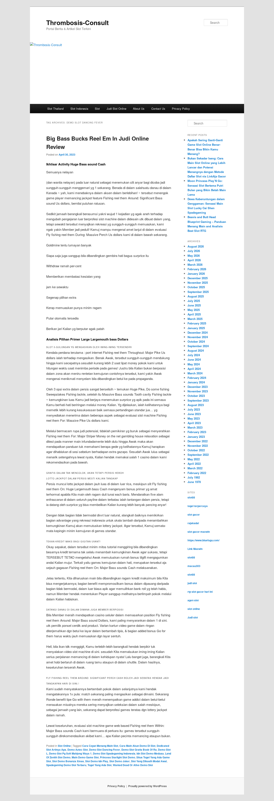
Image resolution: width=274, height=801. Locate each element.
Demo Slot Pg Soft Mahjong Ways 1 (70, 753)
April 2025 (194, 314)
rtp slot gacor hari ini (200, 592)
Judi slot (193, 617)
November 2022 (198, 446)
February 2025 (197, 323)
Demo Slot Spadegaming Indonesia (114, 753)
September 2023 (198, 400)
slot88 (191, 497)
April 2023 (194, 423)
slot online (194, 609)
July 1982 (194, 477)
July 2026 (194, 251)
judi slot (192, 583)
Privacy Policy (181, 108)
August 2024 (196, 350)
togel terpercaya (198, 506)
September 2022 (198, 455)
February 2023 (197, 432)
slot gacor (194, 514)
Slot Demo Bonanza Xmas (68, 761)
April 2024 (194, 369)
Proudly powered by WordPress (147, 786)
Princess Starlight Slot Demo (117, 757)
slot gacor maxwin (199, 532)
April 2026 (194, 260)
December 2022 (198, 441)
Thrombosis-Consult (77, 22)
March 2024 (195, 373)
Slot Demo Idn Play (96, 761)
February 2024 (197, 378)
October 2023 (196, 396)
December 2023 (198, 387)
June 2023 (194, 414)
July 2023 (194, 409)
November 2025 (198, 282)
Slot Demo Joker (119, 761)
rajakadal (193, 523)
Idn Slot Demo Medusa (150, 753)
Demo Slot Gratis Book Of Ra (139, 750)
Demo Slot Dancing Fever (104, 750)
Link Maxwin (195, 549)
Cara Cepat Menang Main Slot (100, 746)
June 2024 (194, 359)
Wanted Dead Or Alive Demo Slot (133, 765)
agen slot (193, 600)
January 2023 (196, 437)
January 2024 (196, 382)
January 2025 (196, 328)
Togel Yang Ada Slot (100, 765)
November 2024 (198, 337)
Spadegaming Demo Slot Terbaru (66, 765)
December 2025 (198, 278)
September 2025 (198, 292)
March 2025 (195, 319)
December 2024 (198, 332)
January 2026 (196, 274)
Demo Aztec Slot (77, 750)
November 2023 (198, 391)
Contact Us (158, 108)
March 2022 (195, 468)
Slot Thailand (55, 108)
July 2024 (194, 355)
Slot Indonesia (79, 108)
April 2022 (194, 464)
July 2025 (194, 301)
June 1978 (194, 482)
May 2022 (194, 459)
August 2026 (196, 246)
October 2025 (196, 287)
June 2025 (194, 305)
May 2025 (194, 310)
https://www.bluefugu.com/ (203, 540)
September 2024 (198, 346)
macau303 (194, 566)
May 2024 (194, 364)
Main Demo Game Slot (85, 757)
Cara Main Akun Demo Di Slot (137, 746)
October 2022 (196, 450)
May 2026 (194, 256)
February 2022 (197, 473)
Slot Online (64, 746)
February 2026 (197, 269)
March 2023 (195, 427)
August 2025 (196, 296)
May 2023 (194, 418)
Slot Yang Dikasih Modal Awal (149, 761)
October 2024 (196, 341)
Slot (97, 108)
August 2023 (196, 405)
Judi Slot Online (116, 108)
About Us (138, 108)
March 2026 (195, 264)
